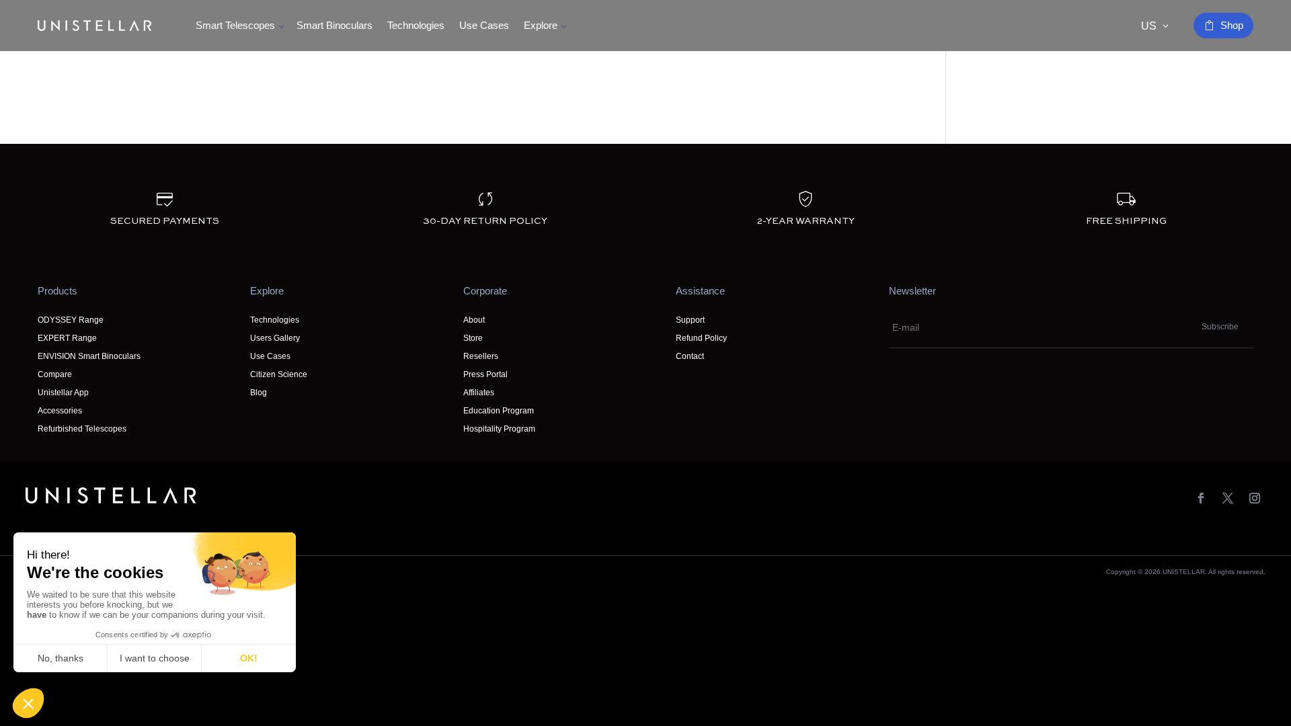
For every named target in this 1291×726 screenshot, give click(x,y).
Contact (690, 356)
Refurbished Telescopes (82, 429)
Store (473, 338)
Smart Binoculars (335, 25)
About (474, 320)
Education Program (498, 410)
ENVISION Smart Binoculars (89, 356)
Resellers (480, 356)
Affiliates (478, 392)
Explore (540, 25)
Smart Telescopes (235, 25)
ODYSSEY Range (71, 320)
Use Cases (484, 25)
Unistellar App (63, 392)
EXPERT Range (67, 338)
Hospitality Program (499, 429)
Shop (1231, 25)
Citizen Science (278, 374)
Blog (258, 392)
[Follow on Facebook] (1201, 498)
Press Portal (485, 374)
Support (690, 320)
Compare (55, 374)
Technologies (415, 25)
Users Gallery (275, 338)
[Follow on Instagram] (1254, 498)
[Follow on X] (1228, 498)
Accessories (60, 410)
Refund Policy (701, 338)
